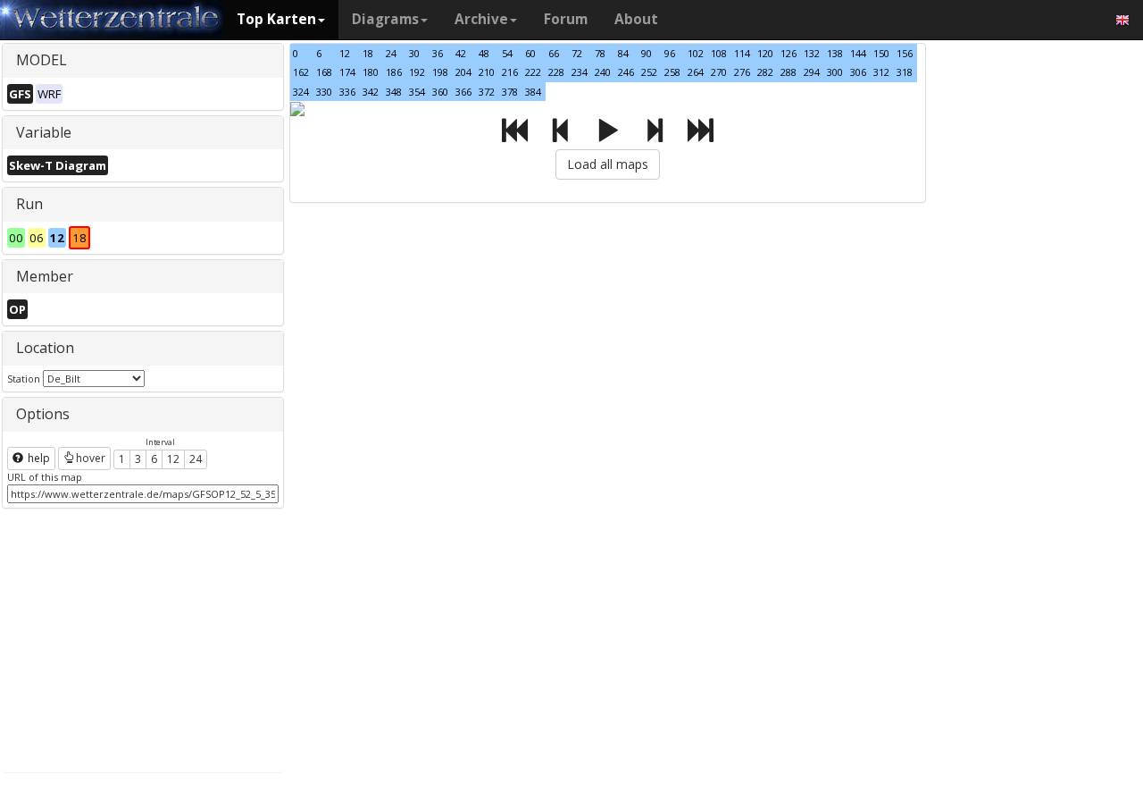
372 (487, 91)
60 (530, 53)
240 (603, 72)
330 (324, 91)
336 (347, 91)
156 (905, 53)
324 (301, 91)
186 (394, 72)
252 (649, 72)
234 (580, 72)
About (636, 19)
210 (487, 72)
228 (556, 72)
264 (696, 72)
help (37, 458)
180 (371, 72)
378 (510, 91)
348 (394, 91)
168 (324, 72)
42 (460, 53)
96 (669, 53)
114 (742, 53)
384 (533, 91)
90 (646, 53)
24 (195, 459)
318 (905, 72)
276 (742, 72)
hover (90, 458)
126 (788, 53)
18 (368, 53)
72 (577, 53)
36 (437, 53)
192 (417, 72)
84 (623, 53)
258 (672, 72)
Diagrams (385, 19)
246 (626, 72)
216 (510, 72)
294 (812, 72)
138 (835, 53)
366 (463, 91)
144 (858, 53)
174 (347, 72)
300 (835, 72)
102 (696, 53)
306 (858, 72)
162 (301, 72)
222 (533, 72)
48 (484, 53)
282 (765, 72)
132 (812, 53)
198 (440, 72)
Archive (481, 19)
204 (463, 72)
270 (719, 72)
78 (600, 53)
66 (553, 53)
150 (881, 53)
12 (173, 459)
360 (440, 91)
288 (788, 72)
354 (417, 91)
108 (719, 53)
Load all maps (607, 164)
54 (507, 53)
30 (414, 53)
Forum (566, 19)
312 (881, 72)
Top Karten (276, 19)
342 (371, 91)
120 (765, 53)
